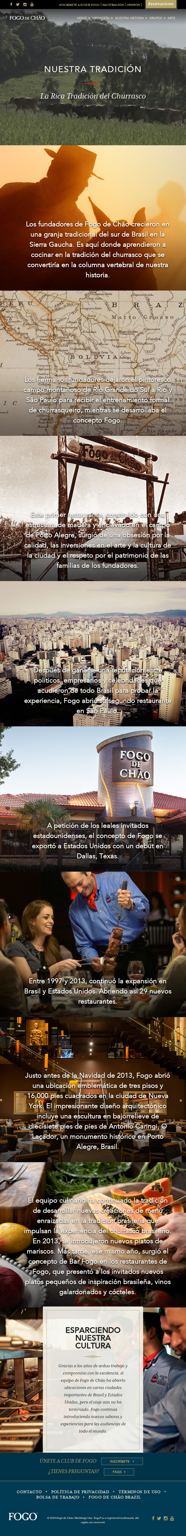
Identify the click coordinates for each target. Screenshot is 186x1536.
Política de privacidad (80, 1492)
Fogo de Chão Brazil (115, 1497)
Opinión (133, 5)
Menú (82, 18)
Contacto (29, 1492)
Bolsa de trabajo (57, 1497)
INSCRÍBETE (120, 1461)
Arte (171, 18)
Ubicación (100, 18)
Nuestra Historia (129, 18)
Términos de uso (140, 1492)
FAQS (117, 1472)
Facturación (113, 5)
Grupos (155, 18)
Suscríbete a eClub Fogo (79, 5)
